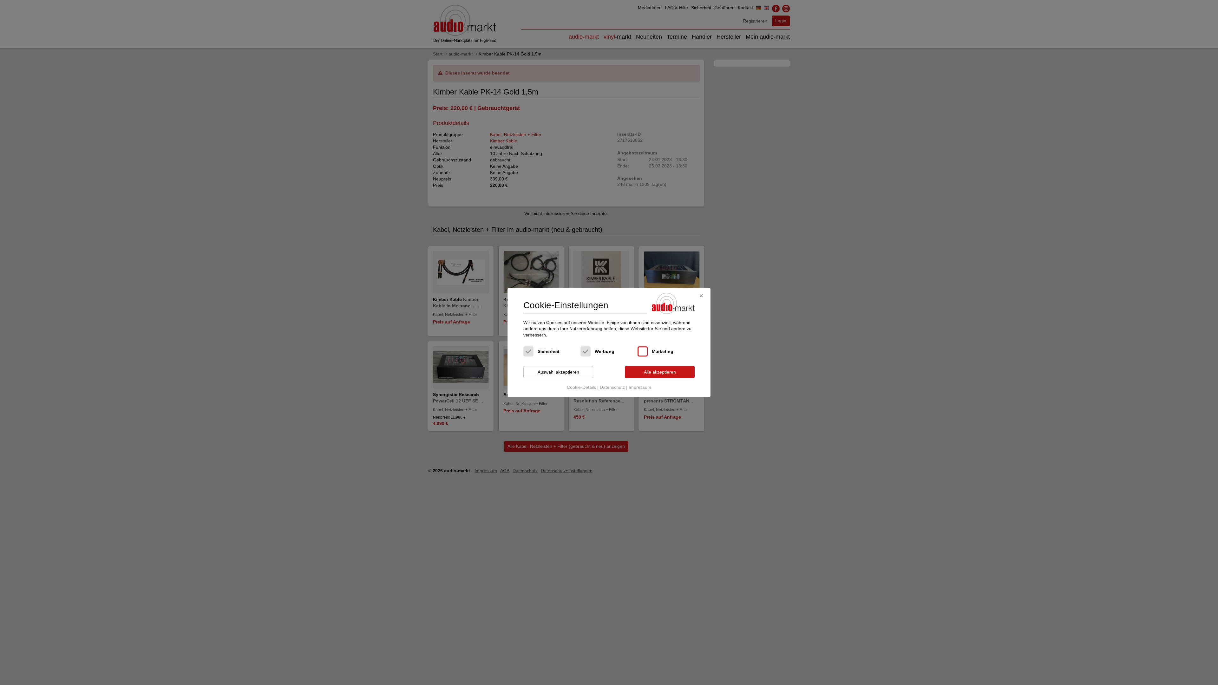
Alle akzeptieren (660, 372)
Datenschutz (612, 387)
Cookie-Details (581, 387)
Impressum (640, 387)
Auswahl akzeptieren (558, 372)
